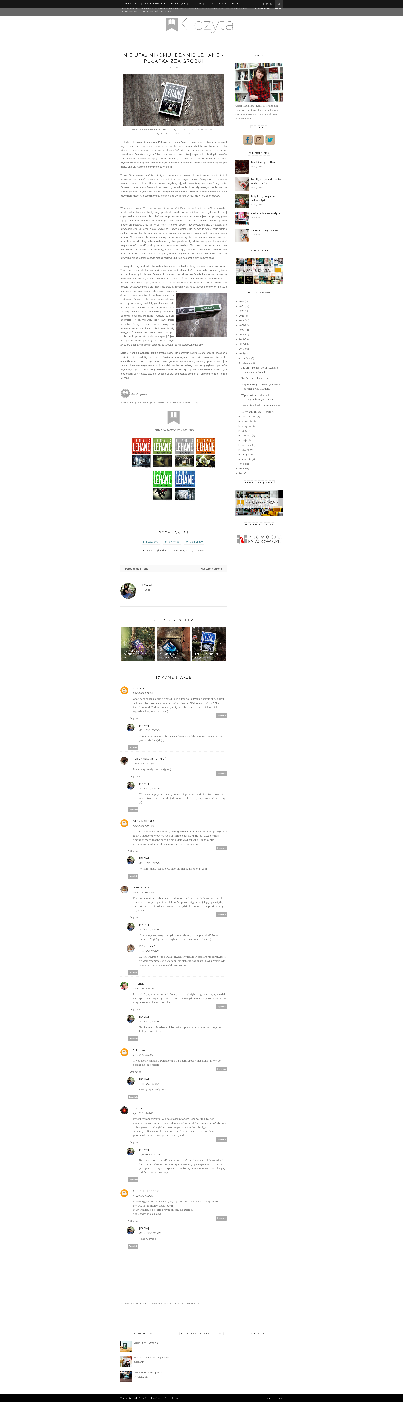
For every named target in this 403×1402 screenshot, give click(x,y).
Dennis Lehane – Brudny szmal (170, 656)
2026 (241, 301)
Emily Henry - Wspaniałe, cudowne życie (263, 198)
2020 (241, 329)
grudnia (246, 358)
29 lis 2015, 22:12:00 (143, 693)
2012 (241, 473)
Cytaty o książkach (229, 4)
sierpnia (246, 426)
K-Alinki (139, 983)
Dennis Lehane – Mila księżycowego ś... (208, 656)
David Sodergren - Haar (263, 162)
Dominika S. (141, 887)
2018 (241, 339)
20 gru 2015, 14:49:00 (150, 1233)
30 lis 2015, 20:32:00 (149, 730)
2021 (241, 325)
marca (245, 449)
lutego (245, 454)
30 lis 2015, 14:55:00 (143, 988)
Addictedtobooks (146, 1191)
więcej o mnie (243, 118)
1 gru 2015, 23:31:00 (149, 1083)
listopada (247, 362)
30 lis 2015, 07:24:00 (143, 892)
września (247, 421)
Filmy (209, 4)
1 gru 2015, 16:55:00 (143, 1054)
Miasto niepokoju (141, 150)
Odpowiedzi (136, 718)
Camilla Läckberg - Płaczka (264, 230)
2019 (241, 334)
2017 (241, 344)
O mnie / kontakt (154, 4)
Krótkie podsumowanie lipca (265, 213)
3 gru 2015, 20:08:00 (143, 1196)
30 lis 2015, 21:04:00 (149, 929)
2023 (241, 315)
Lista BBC (196, 4)
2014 (241, 463)
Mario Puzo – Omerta (145, 1342)
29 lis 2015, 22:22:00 (143, 763)
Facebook (152, 542)
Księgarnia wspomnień (150, 758)
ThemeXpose (144, 1398)
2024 (241, 310)
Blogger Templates (173, 1398)
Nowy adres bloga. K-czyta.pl (257, 411)
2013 (241, 468)
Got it (277, 8)
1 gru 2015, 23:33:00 (149, 1154)
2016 (241, 348)
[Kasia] (147, 584)
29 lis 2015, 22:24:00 (143, 826)
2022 (241, 320)
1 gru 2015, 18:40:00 (143, 1113)
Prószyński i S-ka (194, 550)
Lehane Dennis (175, 550)
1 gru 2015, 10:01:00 (149, 951)
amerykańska (158, 550)
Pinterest (196, 542)
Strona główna (130, 4)
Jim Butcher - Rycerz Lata (256, 378)
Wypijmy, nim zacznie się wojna (159, 208)
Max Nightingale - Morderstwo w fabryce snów (266, 181)
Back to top (274, 1398)
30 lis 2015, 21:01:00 (149, 788)
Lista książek (178, 4)
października (249, 416)
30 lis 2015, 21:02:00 (149, 863)
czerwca (246, 435)
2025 (241, 306)
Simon (137, 1108)
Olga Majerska (144, 821)
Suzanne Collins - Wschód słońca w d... (136, 654)
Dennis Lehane (138, 129)
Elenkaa (139, 1050)
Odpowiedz (221, 715)
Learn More (262, 8)
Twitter (174, 542)
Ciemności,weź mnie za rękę (195, 208)
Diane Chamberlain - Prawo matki (260, 405)
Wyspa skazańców (168, 150)
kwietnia (246, 444)
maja (244, 440)
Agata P (139, 688)
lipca (244, 430)
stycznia (246, 459)
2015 (241, 353)
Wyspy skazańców (154, 282)
